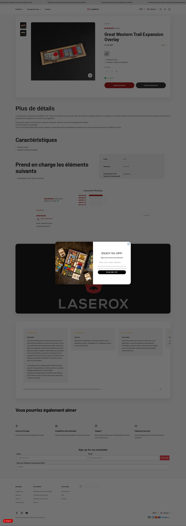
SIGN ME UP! (112, 272)
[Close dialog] (128, 244)
